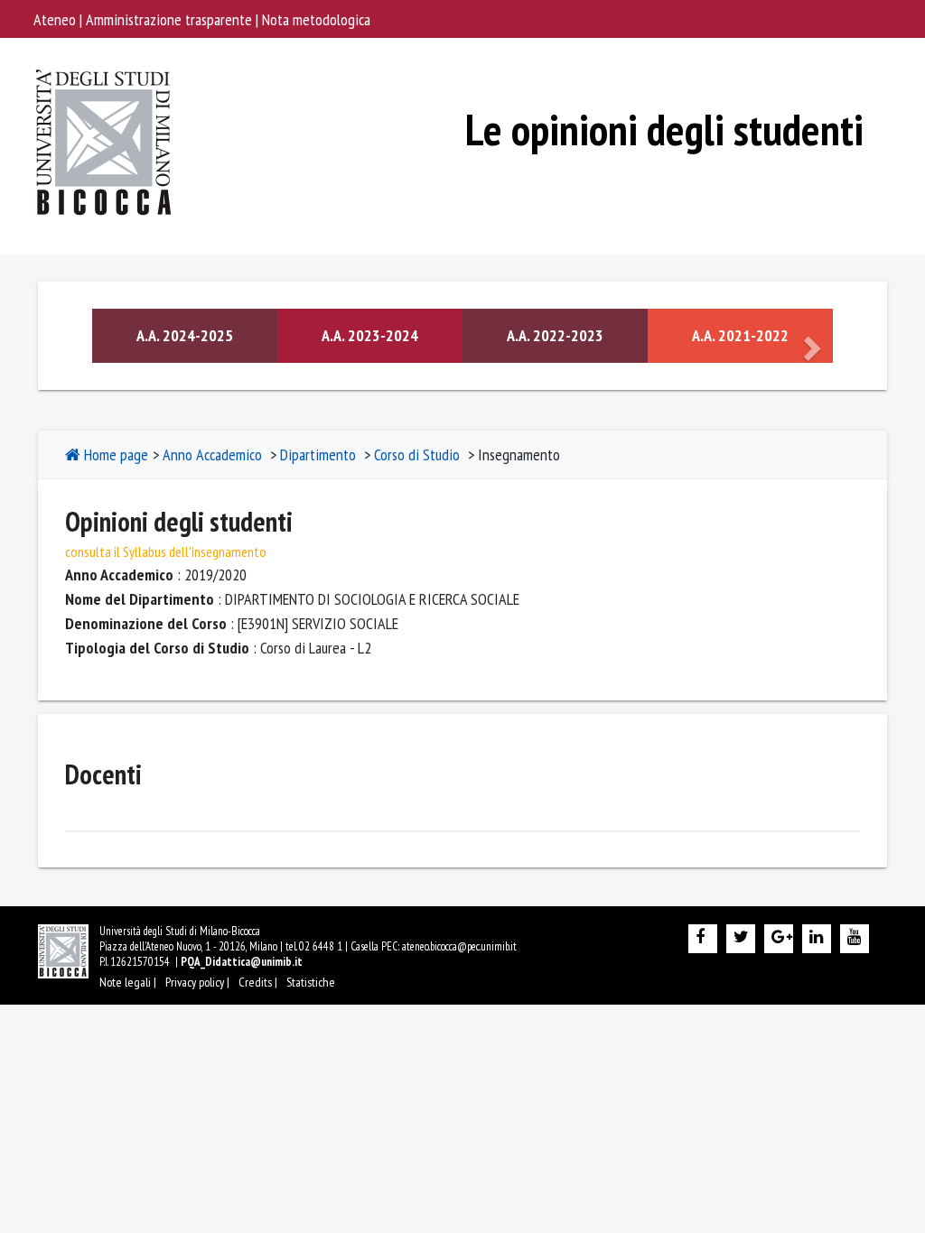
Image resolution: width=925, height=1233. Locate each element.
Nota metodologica (316, 19)
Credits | (257, 982)
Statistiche (310, 982)
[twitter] (741, 939)
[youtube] (855, 939)
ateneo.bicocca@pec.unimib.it (459, 946)
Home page (114, 454)
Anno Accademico (212, 454)
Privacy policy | (197, 982)
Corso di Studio (417, 454)
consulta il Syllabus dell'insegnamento (165, 551)
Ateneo (56, 19)
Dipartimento (318, 454)
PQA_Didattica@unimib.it (242, 961)
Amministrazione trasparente (171, 19)
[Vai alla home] (105, 83)
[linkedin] (817, 939)
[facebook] (703, 939)
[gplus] (779, 939)
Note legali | (127, 982)
